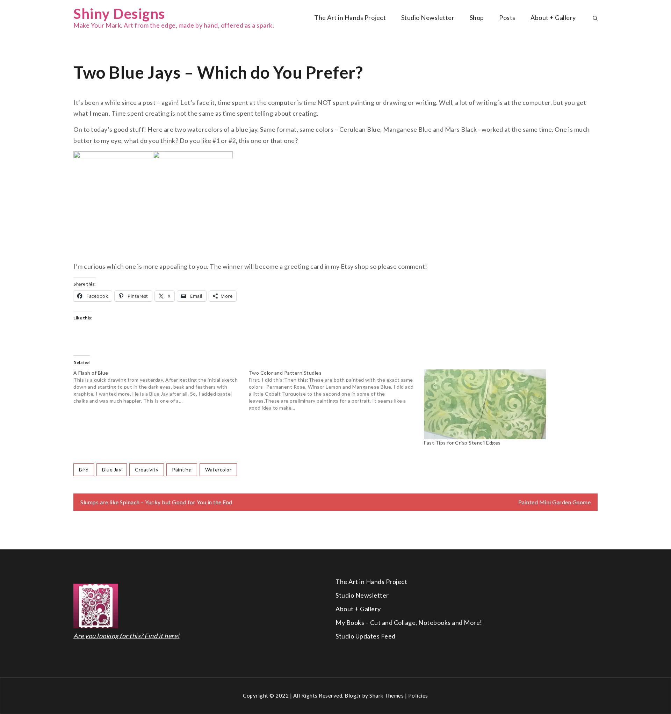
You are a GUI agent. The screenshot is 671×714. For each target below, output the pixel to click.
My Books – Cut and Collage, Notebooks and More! (409, 622)
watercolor (218, 470)
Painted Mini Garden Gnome (554, 502)
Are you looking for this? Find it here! (126, 636)
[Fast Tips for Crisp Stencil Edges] (508, 404)
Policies (418, 695)
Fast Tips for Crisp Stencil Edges (462, 443)
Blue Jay (111, 470)
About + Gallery (553, 17)
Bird (83, 470)
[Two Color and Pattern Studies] (336, 390)
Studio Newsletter (428, 17)
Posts (507, 17)
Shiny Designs (119, 13)
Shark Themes (387, 695)
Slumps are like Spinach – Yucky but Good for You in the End (156, 502)
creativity (146, 470)
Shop (477, 17)
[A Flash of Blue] (161, 386)
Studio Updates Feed (366, 636)
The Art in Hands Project (350, 17)
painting (182, 470)
